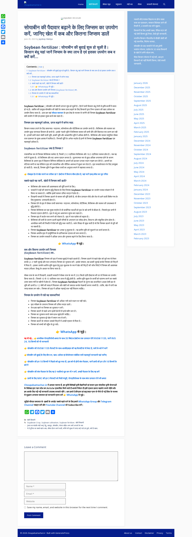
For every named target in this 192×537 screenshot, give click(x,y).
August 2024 (140, 158)
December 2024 (142, 140)
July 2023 (139, 216)
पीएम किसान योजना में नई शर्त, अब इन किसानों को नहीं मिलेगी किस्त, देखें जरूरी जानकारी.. (149, 60)
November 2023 (142, 198)
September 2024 (142, 154)
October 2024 (141, 149)
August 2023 (140, 211)
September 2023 (142, 207)
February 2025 (141, 131)
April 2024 (139, 176)
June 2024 (139, 167)
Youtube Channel (55, 404)
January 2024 (141, 189)
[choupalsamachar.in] (32, 4)
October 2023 (141, 202)
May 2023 (139, 225)
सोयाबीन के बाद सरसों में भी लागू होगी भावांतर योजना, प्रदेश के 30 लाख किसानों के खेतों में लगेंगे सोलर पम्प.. (150, 49)
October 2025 (141, 96)
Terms (169, 533)
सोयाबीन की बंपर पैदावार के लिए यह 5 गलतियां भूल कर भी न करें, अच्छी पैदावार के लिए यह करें (63, 371)
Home (81, 4)
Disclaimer (149, 533)
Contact (138, 533)
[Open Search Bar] (164, 4)
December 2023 (142, 193)
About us (128, 533)
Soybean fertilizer (67, 422)
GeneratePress (62, 533)
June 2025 (139, 114)
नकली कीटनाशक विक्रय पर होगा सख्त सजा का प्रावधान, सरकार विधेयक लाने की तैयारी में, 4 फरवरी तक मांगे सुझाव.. (150, 22)
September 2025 (142, 100)
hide (40, 67)
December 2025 (142, 87)
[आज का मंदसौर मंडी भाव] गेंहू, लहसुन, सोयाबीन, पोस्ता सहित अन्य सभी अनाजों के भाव (55, 425)
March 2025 (140, 127)
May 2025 (139, 118)
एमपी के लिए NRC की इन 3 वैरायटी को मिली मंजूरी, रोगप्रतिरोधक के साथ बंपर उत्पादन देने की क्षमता (66, 378)
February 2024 (141, 185)
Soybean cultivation (50, 422)
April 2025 (139, 122)
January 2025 (141, 136)
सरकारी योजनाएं (152, 4)
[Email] (3, 37)
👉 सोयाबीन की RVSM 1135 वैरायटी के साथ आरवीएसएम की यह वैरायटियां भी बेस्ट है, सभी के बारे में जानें (65, 348)
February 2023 (141, 238)
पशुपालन (119, 4)
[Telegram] (3, 21)
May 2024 (139, 171)
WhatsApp (69, 243)
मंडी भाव (130, 4)
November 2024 (142, 145)
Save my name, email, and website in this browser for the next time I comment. (67, 507)
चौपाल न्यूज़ (106, 4)
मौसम (140, 4)
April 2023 (139, 229)
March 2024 (140, 180)
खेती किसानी (93, 4)
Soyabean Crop (33, 422)
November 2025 (142, 91)
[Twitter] (3, 31)
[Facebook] (3, 26)
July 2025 (139, 109)
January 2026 (141, 82)
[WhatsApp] (3, 16)
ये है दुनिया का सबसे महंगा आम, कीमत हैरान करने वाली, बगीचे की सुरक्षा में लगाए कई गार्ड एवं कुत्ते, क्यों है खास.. (62, 428)
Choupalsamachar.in (35, 384)
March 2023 (140, 233)
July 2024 (139, 162)
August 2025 (140, 105)
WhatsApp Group (87, 401)
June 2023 (139, 220)
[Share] (3, 42)
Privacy (160, 533)
